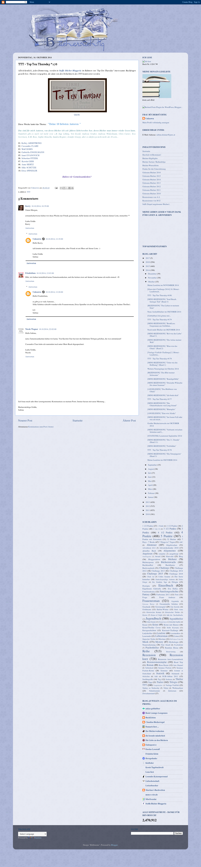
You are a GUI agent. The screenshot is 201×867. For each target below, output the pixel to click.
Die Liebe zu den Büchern (157, 740)
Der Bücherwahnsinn (155, 731)
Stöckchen (146, 676)
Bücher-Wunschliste (150, 165)
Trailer (160, 682)
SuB (156, 676)
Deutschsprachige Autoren (165, 579)
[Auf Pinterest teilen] (72, 188)
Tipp (150, 682)
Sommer (164, 670)
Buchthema (170, 565)
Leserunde (146, 636)
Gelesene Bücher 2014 (151, 179)
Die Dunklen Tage (159, 582)
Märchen (162, 639)
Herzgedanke (151, 758)
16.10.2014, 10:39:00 (40, 206)
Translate (37, 837)
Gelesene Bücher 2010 (151, 193)
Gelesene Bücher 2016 (151, 172)
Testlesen (169, 679)
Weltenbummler (154, 691)
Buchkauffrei (147, 565)
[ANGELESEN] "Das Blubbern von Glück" (162, 390)
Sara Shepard (178, 665)
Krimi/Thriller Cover (151, 627)
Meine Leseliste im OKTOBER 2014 (162, 460)
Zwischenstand (148, 693)
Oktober (151, 281)
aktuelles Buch (149, 550)
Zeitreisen (172, 690)
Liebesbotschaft (152, 781)
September (152, 464)
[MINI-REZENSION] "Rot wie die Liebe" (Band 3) (164, 334)
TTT (28, 192)
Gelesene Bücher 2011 (151, 190)
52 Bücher (171, 539)
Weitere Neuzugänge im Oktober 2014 (163, 368)
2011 (148, 510)
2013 (148, 502)
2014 (148, 270)
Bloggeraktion (154, 559)
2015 (148, 266)
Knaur (145, 624)
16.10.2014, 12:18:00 (54, 239)
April (150, 485)
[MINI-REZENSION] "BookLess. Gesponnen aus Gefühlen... (161, 324)
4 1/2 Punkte (165, 532)
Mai (150, 481)
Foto (177, 594)
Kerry (28, 206)
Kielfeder (150, 762)
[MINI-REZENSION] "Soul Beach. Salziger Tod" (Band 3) (162, 300)
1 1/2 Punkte (147, 526)
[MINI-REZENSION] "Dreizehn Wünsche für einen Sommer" (164, 383)
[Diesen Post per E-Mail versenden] (61, 188)
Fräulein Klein (152, 753)
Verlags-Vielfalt (172, 685)
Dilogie (175, 582)
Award (157, 556)
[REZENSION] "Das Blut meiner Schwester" (161, 373)
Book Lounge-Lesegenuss (156, 713)
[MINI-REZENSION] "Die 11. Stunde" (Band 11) (163, 440)
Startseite (78, 420)
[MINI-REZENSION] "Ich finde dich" (163, 395)
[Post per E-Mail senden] (56, 187)
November (152, 277)
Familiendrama (148, 591)
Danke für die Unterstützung (154, 169)
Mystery (159, 641)
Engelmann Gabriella (151, 588)
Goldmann (146, 609)
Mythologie (173, 642)
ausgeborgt (173, 553)
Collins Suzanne (164, 576)
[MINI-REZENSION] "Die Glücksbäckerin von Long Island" (162, 404)
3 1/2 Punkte (169, 528)
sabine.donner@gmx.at (165, 134)
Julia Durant (151, 622)
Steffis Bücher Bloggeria (70, 70)
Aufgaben (161, 554)
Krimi (155, 624)
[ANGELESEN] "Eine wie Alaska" (161, 413)
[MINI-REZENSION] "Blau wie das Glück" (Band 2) (162, 347)
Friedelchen (30, 273)
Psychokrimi (178, 645)
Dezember (152, 273)
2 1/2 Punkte (172, 526)
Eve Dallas (173, 588)
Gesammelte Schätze (169, 604)
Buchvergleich (148, 568)
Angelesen (147, 553)
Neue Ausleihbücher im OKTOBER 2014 (164, 311)
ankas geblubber (153, 708)
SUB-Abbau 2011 (170, 676)
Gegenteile (175, 601)
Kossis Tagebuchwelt (155, 767)
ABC (181, 542)
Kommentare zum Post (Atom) (41, 426)
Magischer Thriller (148, 639)
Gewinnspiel (160, 606)
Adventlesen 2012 (149, 548)
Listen (176, 636)
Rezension (149, 655)
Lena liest (150, 771)
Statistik (160, 673)
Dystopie (146, 585)
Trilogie (173, 682)
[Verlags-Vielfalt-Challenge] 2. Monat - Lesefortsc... (163, 353)
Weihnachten (177, 688)
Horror (144, 615)
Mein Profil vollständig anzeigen (155, 122)
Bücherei (172, 559)
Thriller (179, 679)
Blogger (114, 845)
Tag (159, 679)
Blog (181, 556)
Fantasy (146, 594)
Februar (151, 493)
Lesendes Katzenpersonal (157, 776)
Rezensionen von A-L (151, 197)
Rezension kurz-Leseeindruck (170, 659)
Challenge (164, 567)
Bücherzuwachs (168, 562)
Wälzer (165, 688)
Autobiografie (146, 556)
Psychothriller (152, 647)
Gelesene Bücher (148, 604)
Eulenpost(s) (151, 744)
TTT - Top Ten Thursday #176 (159, 450)
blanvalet (169, 556)
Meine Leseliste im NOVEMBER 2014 (163, 285)
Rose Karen (164, 665)
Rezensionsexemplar (157, 662)
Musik (145, 641)
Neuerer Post (25, 420)
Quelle (77, 114)
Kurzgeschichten (149, 630)
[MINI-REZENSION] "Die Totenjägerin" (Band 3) (164, 454)
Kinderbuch (163, 622)
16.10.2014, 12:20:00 (54, 292)
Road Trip (178, 662)
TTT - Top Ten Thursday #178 (159, 358)
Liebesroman (161, 636)
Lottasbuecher (152, 785)
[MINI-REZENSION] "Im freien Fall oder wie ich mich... (164, 418)
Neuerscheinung (149, 644)
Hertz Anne (178, 609)
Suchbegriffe (147, 679)
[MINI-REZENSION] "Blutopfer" (161, 409)
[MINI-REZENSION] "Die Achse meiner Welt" (164, 341)
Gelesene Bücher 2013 (151, 183)
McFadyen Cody (175, 639)
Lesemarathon (175, 633)
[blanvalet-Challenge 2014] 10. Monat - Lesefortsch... (163, 290)
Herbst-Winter (162, 609)
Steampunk (175, 673)
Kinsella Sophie (174, 622)
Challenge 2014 (176, 570)
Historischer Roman (153, 612)
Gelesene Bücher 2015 (151, 176)
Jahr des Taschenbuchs (175, 615)
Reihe (146, 651)
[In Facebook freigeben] (69, 188)
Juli (149, 473)
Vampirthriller (157, 685)
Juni (150, 477)
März (150, 489)
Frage (144, 597)
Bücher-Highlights (150, 158)
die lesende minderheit (155, 735)
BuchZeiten (151, 717)
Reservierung (171, 651)
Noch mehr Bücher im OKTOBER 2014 (163, 329)
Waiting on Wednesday (150, 688)
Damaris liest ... (152, 726)
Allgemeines (169, 550)
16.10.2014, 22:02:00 (47, 329)
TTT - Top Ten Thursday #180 (159, 295)
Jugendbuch (153, 618)
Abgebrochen (171, 545)
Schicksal (149, 667)
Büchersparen (148, 562)
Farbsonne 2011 (163, 594)
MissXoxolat (151, 799)
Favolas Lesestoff (153, 749)
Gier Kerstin (174, 607)
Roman (150, 665)
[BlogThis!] (64, 188)
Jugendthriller (176, 618)
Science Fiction (164, 667)
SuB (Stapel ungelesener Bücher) (156, 204)
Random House (171, 647)
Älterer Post (129, 420)
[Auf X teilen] (66, 188)
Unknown (37, 238)
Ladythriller (147, 633)
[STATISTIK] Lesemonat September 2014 (164, 435)
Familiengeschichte (169, 591)
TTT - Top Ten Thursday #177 (159, 399)
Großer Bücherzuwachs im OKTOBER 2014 (163, 424)
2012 (148, 506)
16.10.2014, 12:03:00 (45, 273)
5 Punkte (166, 536)
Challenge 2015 (155, 573)
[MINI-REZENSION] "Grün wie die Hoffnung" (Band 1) (162, 363)
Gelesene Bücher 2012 (151, 186)
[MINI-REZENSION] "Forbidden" (161, 446)
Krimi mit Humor (171, 624)
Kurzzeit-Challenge (170, 630)
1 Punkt (160, 526)
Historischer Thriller (172, 612)
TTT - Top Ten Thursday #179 (159, 319)
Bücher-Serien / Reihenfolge (154, 161)
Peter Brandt (165, 645)
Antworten (29, 228)
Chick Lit (150, 576)
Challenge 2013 (158, 570)
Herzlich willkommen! (151, 154)
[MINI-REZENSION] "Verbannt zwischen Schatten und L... (164, 430)
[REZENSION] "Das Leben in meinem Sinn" (163, 306)
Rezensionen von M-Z (151, 200)
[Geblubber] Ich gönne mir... (159, 315)
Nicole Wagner (31, 329)
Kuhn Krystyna (173, 627)
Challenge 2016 (176, 573)
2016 (148, 262)
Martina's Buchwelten (155, 790)
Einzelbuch (165, 585)
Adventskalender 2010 (169, 547)
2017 (148, 258)
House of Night (156, 615)
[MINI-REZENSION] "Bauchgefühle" (163, 379)
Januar (151, 497)
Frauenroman (151, 600)
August (151, 469)
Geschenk (146, 606)
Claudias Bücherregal (155, 722)
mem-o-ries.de (152, 794)
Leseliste (161, 633)
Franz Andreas (167, 597)
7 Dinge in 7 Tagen (167, 542)
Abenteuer (152, 544)
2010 (148, 514)
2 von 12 (156, 529)
